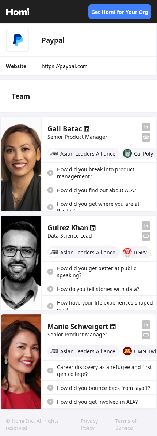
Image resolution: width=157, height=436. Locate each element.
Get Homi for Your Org (119, 11)
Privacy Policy (89, 424)
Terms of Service (126, 424)
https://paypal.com (65, 66)
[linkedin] (146, 127)
